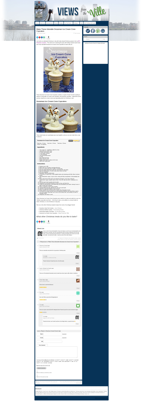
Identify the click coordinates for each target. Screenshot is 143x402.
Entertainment (49, 23)
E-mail (41, 337)
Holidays (76, 23)
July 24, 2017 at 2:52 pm (44, 306)
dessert (62, 239)
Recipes (61, 23)
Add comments (77, 33)
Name (41, 334)
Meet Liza (42, 23)
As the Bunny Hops (60, 211)
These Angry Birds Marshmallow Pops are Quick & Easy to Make (71, 382)
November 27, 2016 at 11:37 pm (49, 257)
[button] (71, 141)
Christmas (40, 33)
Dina (40, 292)
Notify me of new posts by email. (42, 376)
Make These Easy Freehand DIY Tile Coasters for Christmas (46, 382)
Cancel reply (58, 331)
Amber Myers (42, 279)
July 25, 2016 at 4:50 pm (44, 293)
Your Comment (42, 345)
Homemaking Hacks (58, 209)
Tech (81, 23)
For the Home (67, 23)
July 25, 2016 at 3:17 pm (44, 247)
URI (42, 341)
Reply (78, 253)
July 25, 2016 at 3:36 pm (44, 269)
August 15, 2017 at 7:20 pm (48, 318)
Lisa (40, 304)
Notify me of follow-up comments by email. (44, 372)
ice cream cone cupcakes (68, 239)
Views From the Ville (44, 398)
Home (37, 23)
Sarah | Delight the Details (45, 268)
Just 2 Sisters (58, 208)
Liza (44, 256)
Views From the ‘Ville (63, 213)
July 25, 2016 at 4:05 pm (44, 281)
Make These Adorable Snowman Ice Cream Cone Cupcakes (55, 30)
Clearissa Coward (43, 245)
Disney (56, 23)
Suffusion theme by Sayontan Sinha (101, 398)
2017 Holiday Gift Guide (89, 23)
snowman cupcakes (77, 239)
